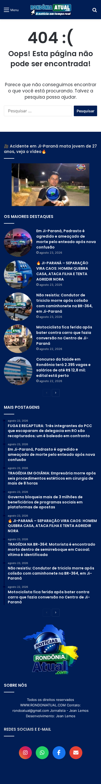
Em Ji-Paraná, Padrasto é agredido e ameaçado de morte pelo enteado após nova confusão (66, 239)
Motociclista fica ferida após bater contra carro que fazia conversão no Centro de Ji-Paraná (64, 335)
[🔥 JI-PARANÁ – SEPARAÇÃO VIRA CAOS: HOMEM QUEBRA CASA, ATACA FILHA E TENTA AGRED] (18, 274)
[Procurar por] (94, 11)
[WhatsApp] (42, 752)
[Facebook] (59, 752)
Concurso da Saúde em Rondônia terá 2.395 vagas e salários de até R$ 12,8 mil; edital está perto (63, 367)
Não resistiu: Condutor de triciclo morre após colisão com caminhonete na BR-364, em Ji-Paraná (64, 303)
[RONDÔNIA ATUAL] (50, 10)
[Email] (75, 752)
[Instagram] (25, 752)
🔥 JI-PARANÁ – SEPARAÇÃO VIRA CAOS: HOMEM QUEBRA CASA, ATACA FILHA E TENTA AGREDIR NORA (62, 271)
